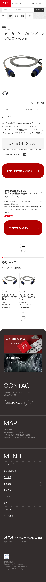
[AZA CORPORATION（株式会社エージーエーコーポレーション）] (5, 3)
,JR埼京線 (21, 438)
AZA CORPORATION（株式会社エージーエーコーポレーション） (23, 538)
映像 (10, 16)
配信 (22, 16)
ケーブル (5, 291)
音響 (16, 16)
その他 (29, 16)
